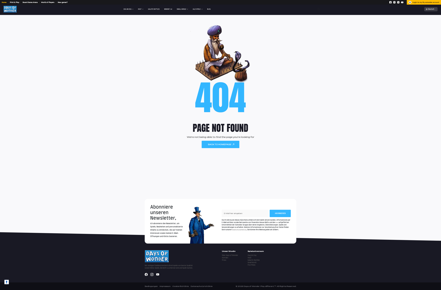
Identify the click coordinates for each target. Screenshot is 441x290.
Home (4, 2)
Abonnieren (280, 213)
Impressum (165, 286)
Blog (209, 9)
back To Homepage (219, 144)
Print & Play (14, 2)
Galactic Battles (254, 260)
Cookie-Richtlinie (180, 286)
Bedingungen (151, 286)
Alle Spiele (197, 9)
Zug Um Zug (127, 9)
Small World (181, 9)
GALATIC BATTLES (154, 9)
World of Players (47, 2)
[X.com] (398, 2)
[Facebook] (390, 2)
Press (224, 260)
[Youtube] (402, 2)
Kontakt (225, 258)
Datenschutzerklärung (239, 229)
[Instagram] (394, 2)
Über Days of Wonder (230, 255)
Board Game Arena (30, 2)
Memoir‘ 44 (168, 9)
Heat (139, 9)
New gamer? (63, 2)
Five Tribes (251, 265)
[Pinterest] (405, 2)
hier (277, 222)
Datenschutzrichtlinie (201, 286)
